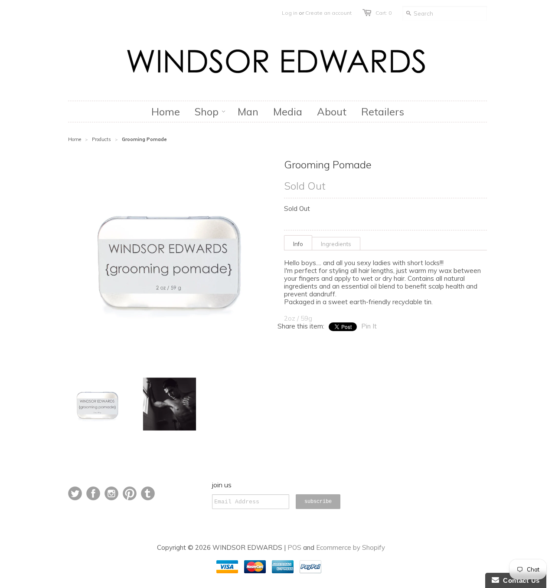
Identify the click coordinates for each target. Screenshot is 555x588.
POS (294, 547)
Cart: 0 (383, 13)
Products (101, 139)
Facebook (93, 493)
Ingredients (336, 243)
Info (298, 243)
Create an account (328, 13)
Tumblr (148, 493)
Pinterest (130, 493)
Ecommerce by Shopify (350, 547)
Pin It (369, 326)
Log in (289, 13)
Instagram (111, 493)
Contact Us (519, 580)
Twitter (75, 493)
